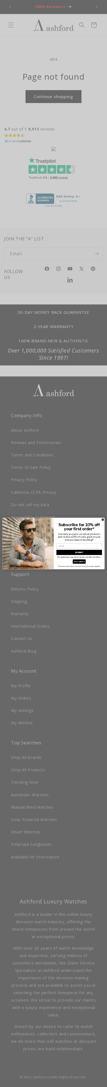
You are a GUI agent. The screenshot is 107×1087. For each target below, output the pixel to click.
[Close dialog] (103, 519)
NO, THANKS (79, 561)
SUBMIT (79, 552)
